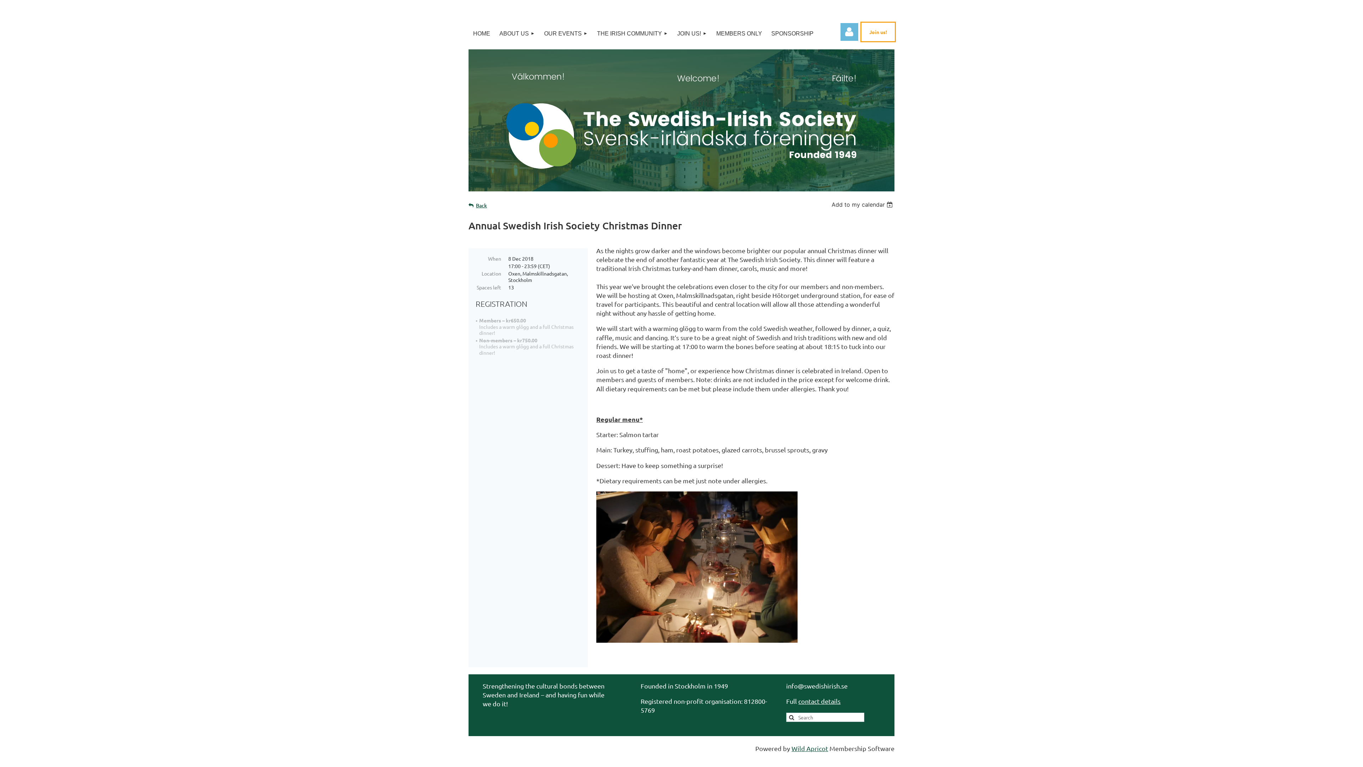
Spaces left (489, 287)
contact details (819, 701)
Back (481, 205)
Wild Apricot (810, 748)
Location (491, 273)
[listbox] (863, 204)
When (494, 258)
